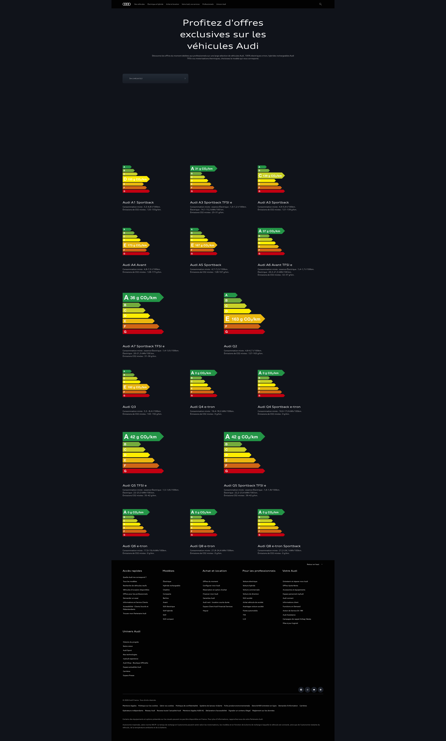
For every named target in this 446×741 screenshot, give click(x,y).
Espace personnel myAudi (293, 594)
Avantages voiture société (253, 606)
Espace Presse (128, 675)
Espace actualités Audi (132, 667)
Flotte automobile (250, 611)
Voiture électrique (250, 581)
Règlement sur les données (263, 711)
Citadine (166, 590)
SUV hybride (168, 611)
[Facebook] (301, 689)
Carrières (126, 671)
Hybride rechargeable (171, 586)
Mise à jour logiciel (290, 623)
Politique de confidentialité (187, 706)
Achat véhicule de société (253, 602)
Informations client (290, 602)
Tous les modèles (130, 581)
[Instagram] (307, 689)
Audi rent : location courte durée (216, 602)
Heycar (205, 611)
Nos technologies (130, 654)
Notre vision (128, 646)
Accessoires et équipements (294, 590)
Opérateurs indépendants (133, 711)
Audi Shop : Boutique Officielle (135, 663)
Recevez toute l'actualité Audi (169, 711)
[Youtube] (314, 689)
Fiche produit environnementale (237, 706)
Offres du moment (210, 581)
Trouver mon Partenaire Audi (134, 613)
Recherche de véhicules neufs (135, 586)
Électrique (167, 581)
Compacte (167, 594)
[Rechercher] (320, 4)
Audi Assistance (289, 615)
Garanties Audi (209, 598)
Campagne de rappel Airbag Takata (297, 619)
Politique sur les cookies (148, 706)
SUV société (247, 598)
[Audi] (127, 4)
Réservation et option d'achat (215, 590)
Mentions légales (129, 706)
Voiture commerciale (251, 590)
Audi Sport (127, 650)
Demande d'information (288, 706)
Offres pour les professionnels (135, 594)
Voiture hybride (249, 586)
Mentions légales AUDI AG (193, 711)
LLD (244, 619)
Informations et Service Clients (135, 602)
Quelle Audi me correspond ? (134, 577)
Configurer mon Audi (211, 586)
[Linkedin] (320, 689)
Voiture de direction (251, 594)
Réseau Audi (150, 711)
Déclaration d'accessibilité (216, 711)
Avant (165, 602)
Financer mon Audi (210, 594)
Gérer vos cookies (167, 706)
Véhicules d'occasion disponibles (136, 590)
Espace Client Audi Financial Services (218, 606)
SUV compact (168, 619)
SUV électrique (169, 606)
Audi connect (288, 598)
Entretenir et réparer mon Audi (295, 581)
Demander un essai (130, 598)
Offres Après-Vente (290, 586)
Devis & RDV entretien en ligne (264, 706)
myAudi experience (130, 659)
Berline (166, 598)
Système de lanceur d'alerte (211, 706)
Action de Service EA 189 (293, 611)
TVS (244, 615)
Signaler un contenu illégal (240, 711)
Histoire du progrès (131, 642)
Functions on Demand (291, 606)
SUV (164, 615)
